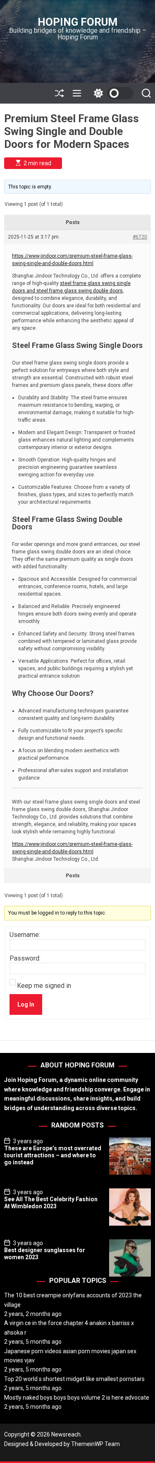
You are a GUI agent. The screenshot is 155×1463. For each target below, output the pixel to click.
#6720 (140, 237)
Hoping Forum (77, 22)
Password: (25, 958)
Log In (25, 1004)
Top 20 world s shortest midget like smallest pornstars (74, 1379)
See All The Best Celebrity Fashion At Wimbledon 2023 (51, 1203)
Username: (25, 935)
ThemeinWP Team (95, 1444)
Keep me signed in (44, 986)
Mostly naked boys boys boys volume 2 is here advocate (76, 1397)
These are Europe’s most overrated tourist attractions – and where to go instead (52, 1155)
